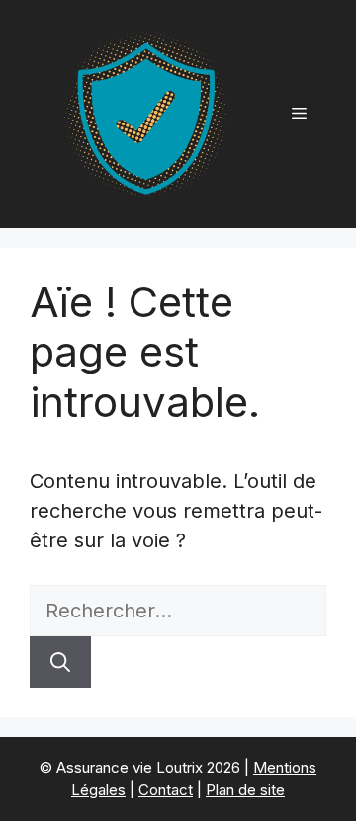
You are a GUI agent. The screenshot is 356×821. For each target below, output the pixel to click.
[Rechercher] (60, 662)
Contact (165, 789)
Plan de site (245, 789)
